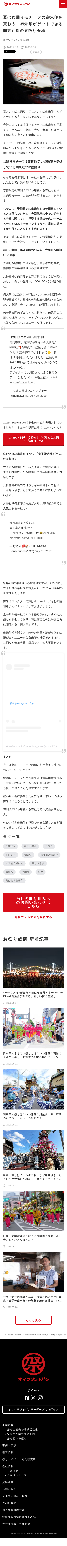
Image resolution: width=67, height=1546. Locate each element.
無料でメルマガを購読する (33, 917)
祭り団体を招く (17, 1438)
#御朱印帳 (49, 533)
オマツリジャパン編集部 (17, 40)
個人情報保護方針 (13, 1510)
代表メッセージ (17, 1475)
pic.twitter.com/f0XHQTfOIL (26, 538)
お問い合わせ (10, 1489)
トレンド (11, 854)
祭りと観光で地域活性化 (22, 1429)
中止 (40, 422)
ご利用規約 (9, 1503)
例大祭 (28, 854)
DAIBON (10, 846)
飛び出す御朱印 (14, 880)
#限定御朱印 (35, 337)
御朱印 (9, 872)
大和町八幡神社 (49, 854)
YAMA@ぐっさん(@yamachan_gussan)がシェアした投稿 (34, 746)
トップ (4, 1335)
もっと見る (33, 1320)
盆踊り (25, 872)
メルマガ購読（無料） (16, 1496)
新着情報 (8, 1452)
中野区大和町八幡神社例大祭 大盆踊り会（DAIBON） (40, 1335)
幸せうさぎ (38, 863)
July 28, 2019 (38, 395)
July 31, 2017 (43, 551)
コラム (49, 846)
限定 (40, 872)
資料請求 (8, 1482)
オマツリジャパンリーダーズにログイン (33, 1409)
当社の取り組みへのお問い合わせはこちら (33, 902)
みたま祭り (30, 846)
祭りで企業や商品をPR (21, 1434)
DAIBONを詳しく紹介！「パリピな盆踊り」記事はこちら (33, 439)
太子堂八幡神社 (14, 863)
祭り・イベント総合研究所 (19, 1459)
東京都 (36, 52)
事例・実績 (9, 1445)
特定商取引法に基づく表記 (19, 1517)
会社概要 (12, 1470)
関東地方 (10, 1335)
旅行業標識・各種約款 (16, 1524)
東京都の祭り (19, 1335)
